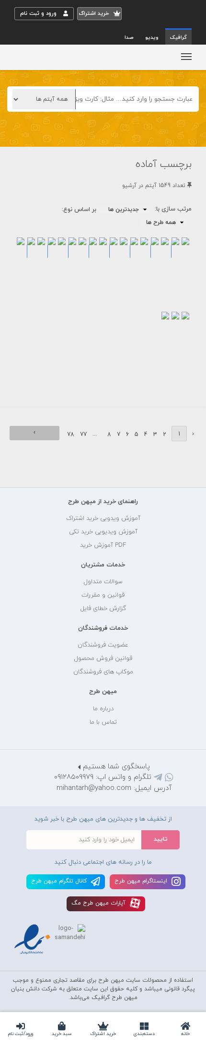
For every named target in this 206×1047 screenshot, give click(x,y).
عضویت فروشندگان (103, 645)
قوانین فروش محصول (103, 658)
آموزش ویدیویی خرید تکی (103, 532)
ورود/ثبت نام (20, 1033)
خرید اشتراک (103, 1033)
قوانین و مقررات (103, 595)
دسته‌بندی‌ (144, 1033)
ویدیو (152, 37)
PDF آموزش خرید (103, 545)
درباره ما (103, 709)
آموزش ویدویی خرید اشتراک (103, 518)
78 (70, 434)
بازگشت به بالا (38, 471)
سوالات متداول (103, 581)
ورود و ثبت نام (39, 13)
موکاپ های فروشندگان (103, 672)
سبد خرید (62, 1033)
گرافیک (178, 37)
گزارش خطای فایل (103, 608)
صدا (129, 37)
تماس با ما (103, 722)
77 (83, 434)
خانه (185, 1033)
